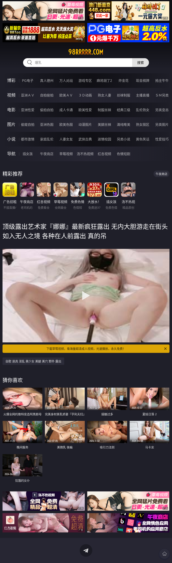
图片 (11, 124)
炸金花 (124, 80)
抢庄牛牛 (162, 80)
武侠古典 (85, 139)
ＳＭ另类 (162, 95)
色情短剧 (123, 154)
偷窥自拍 (27, 124)
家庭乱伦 (46, 139)
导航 (11, 154)
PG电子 (27, 80)
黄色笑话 (142, 139)
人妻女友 (66, 139)
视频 (11, 95)
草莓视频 (66, 154)
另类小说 (123, 139)
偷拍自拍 (46, 110)
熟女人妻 (104, 95)
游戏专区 (85, 80)
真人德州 (46, 80)
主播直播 (142, 95)
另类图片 (162, 124)
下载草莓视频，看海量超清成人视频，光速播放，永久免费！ (86, 349)
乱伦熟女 (142, 110)
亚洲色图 (46, 124)
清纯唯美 (123, 124)
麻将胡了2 (104, 80)
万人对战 (66, 80)
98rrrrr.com (85, 52)
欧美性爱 (85, 110)
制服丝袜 (104, 110)
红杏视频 (104, 154)
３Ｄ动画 (85, 95)
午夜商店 (46, 154)
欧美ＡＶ (66, 95)
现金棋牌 (142, 80)
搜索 (140, 62)
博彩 (11, 80)
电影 (11, 110)
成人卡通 (66, 110)
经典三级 (123, 110)
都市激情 (27, 139)
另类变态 (162, 110)
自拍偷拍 (46, 95)
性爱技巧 (162, 139)
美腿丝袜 (104, 124)
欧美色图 (66, 124)
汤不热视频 (85, 154)
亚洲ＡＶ (27, 95)
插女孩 (28, 154)
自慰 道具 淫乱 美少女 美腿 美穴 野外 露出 (33, 361)
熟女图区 (142, 124)
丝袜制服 (123, 95)
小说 (11, 139)
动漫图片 (85, 124)
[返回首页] (164, 554)
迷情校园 (104, 139)
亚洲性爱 (27, 110)
